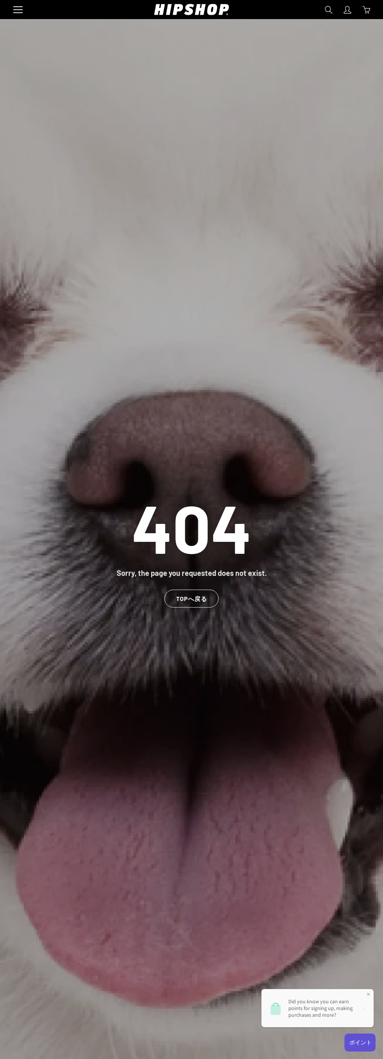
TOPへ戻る (191, 598)
